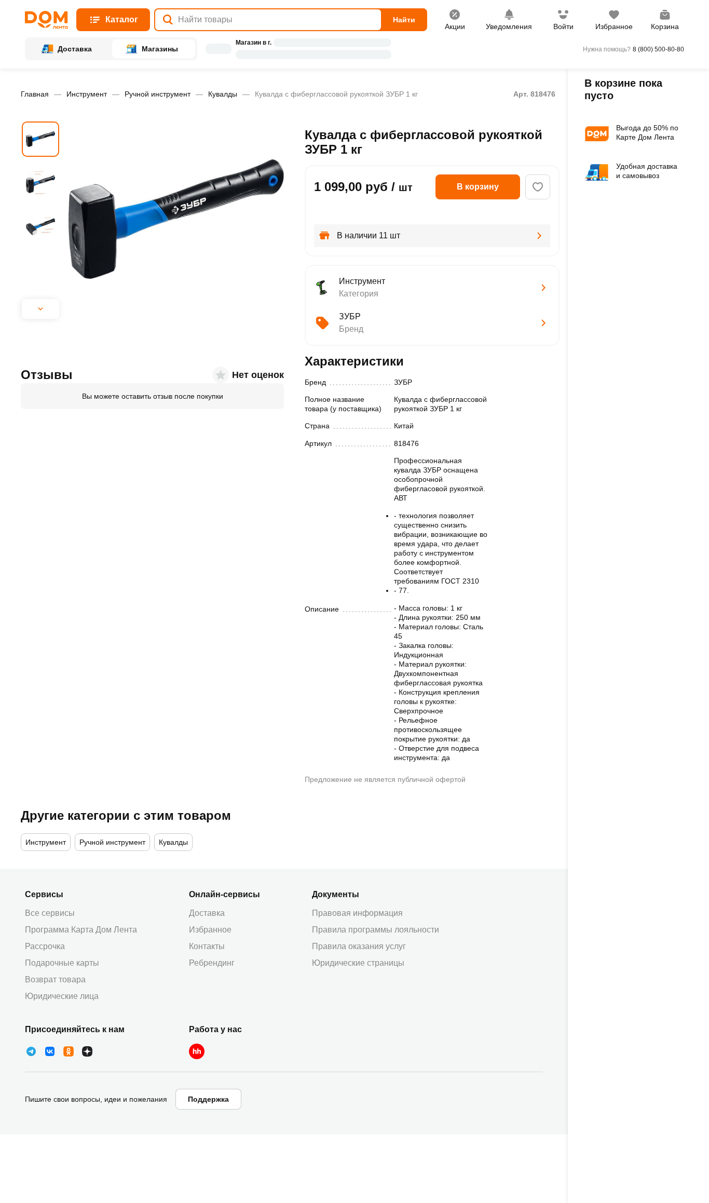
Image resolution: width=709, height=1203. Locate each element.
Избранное (210, 929)
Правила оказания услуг (359, 946)
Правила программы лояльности (375, 929)
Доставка (207, 913)
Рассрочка (45, 946)
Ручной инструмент (157, 94)
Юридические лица (62, 996)
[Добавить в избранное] (538, 187)
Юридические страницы (358, 962)
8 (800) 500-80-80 (658, 49)
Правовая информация (357, 913)
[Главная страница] (46, 20)
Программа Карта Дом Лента (81, 929)
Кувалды (222, 94)
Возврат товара (55, 979)
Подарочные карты (62, 962)
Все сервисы (50, 913)
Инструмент (86, 94)
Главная (35, 94)
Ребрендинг (212, 962)
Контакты (207, 946)
